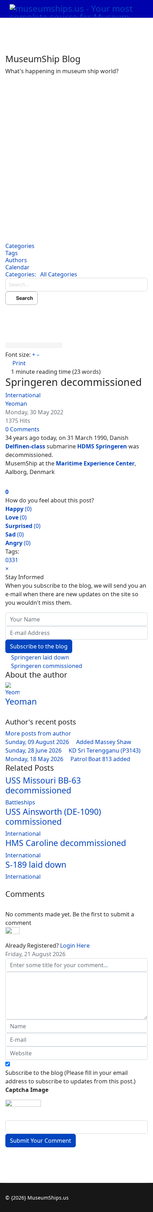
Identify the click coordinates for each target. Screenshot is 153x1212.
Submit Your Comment (40, 1140)
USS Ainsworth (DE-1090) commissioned (53, 816)
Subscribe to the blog (39, 646)
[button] (76, 315)
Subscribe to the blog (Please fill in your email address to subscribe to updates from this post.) (70, 1077)
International (23, 395)
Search (23, 298)
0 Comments (22, 429)
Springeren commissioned (46, 666)
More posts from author (38, 733)
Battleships (20, 802)
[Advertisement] (76, 155)
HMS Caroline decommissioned (65, 843)
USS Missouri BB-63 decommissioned (43, 785)
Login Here (75, 945)
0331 (11, 560)
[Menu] (131, 26)
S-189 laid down (35, 864)
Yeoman (16, 404)
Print (19, 363)
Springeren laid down (39, 657)
